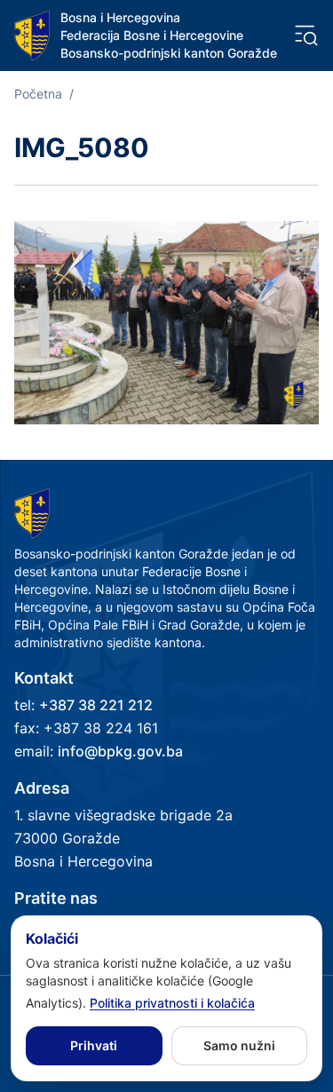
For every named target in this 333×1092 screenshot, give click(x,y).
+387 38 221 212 (96, 705)
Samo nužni (239, 1045)
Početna (38, 93)
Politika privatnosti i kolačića (172, 1002)
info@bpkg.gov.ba (120, 751)
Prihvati (93, 1045)
